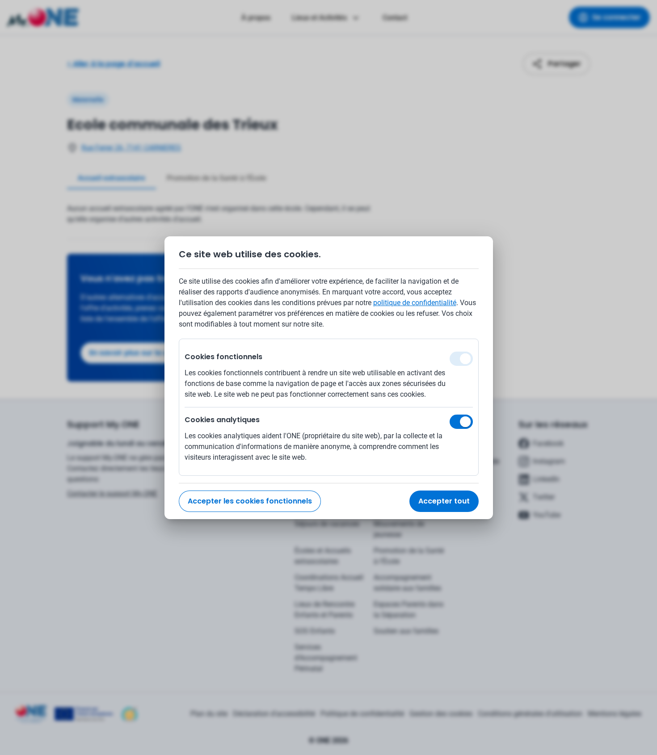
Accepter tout (444, 501)
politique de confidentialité (414, 302)
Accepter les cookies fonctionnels (250, 501)
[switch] (461, 422)
